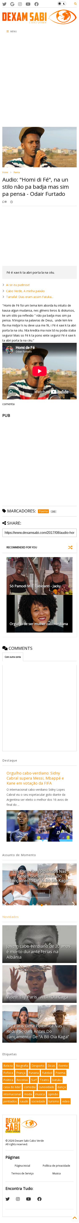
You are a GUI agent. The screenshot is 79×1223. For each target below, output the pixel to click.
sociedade (38, 1101)
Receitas (22, 1080)
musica (40, 1094)
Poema (16, 172)
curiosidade (46, 1087)
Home (5, 172)
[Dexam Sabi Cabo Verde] (39, 22)
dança (62, 1087)
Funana (34, 1073)
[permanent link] (11, 202)
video (66, 1101)
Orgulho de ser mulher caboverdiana (39, 623)
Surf (34, 1080)
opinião (53, 1094)
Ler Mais (40, 893)
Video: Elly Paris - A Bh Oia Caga (37, 997)
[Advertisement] (39, 81)
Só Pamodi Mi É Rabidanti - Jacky (35, 586)
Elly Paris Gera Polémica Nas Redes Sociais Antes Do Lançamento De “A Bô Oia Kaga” (39, 876)
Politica (8, 1080)
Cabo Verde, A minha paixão (25, 291)
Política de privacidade (56, 1165)
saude (24, 1101)
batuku (57, 1080)
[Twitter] (4, 4)
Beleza (8, 1066)
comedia (30, 1087)
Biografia (22, 1066)
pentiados (10, 1101)
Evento (63, 1066)
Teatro (44, 1080)
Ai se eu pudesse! (18, 285)
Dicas (51, 1066)
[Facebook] (36, 4)
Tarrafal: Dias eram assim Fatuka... (29, 297)
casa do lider (12, 1087)
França (20, 1073)
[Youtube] (28, 4)
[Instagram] (20, 4)
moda (28, 1094)
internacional (12, 1094)
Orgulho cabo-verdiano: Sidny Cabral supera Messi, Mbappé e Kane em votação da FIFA (35, 778)
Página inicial (22, 1165)
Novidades (10, 917)
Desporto (37, 1066)
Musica (56, 1173)
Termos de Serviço (22, 1173)
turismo (53, 1101)
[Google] (12, 4)
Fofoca (8, 1073)
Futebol (47, 1073)
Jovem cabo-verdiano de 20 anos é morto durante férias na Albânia (39, 951)
